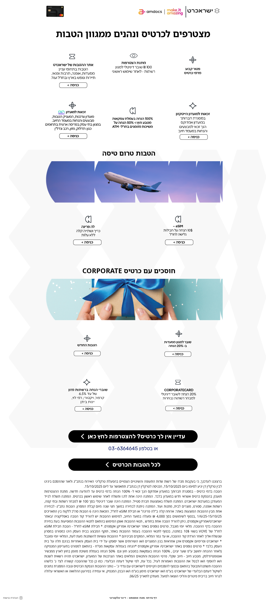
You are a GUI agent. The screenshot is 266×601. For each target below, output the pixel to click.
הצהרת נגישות (10, 597)
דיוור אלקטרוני (117, 597)
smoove (133, 597)
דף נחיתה (151, 597)
